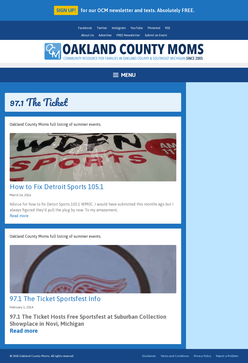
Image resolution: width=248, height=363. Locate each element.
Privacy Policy (202, 356)
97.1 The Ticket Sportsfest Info (55, 299)
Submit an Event (156, 35)
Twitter (102, 28)
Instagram (119, 28)
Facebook (85, 28)
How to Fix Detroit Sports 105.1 (57, 187)
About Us (87, 35)
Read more (19, 216)
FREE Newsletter (128, 35)
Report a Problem (227, 356)
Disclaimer (149, 356)
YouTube (137, 28)
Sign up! (66, 10)
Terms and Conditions (175, 356)
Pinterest (154, 28)
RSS (167, 28)
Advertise (105, 35)
